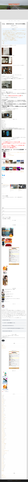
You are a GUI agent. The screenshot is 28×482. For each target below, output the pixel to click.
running (3, 402)
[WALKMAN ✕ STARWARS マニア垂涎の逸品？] (22, 186)
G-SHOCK (3, 424)
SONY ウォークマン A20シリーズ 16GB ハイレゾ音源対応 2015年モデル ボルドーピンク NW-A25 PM (17, 152)
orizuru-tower (3, 434)
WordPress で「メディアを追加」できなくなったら (3, 171)
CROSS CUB (3, 448)
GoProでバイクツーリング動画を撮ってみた (22, 164)
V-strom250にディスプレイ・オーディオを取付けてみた (11, 171)
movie (2, 460)
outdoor (3, 418)
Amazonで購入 (9, 155)
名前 (3, 207)
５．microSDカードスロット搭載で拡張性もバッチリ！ (10, 39)
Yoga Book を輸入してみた (8, 291)
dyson (2, 411)
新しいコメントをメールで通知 (6, 217)
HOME (9, 20)
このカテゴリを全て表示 (14, 262)
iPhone (2, 403)
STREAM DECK (3, 435)
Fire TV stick (3, 464)
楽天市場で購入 (12, 155)
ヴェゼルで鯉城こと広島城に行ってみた (14, 164)
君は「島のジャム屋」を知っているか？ (10, 164)
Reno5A (3, 429)
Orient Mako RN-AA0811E (5, 450)
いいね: (4, 42)
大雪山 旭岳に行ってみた (18, 164)
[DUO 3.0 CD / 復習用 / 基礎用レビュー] (14, 186)
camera (3, 467)
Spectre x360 (3, 417)
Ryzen (2, 422)
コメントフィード (4, 476)
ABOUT (12, 20)
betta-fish (3, 454)
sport (2, 398)
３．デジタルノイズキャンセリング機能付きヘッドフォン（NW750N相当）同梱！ (13, 37)
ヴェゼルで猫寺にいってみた (7, 164)
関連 (3, 43)
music (2, 461)
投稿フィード (3, 345)
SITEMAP (18, 20)
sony (4, 193)
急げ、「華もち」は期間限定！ (7, 171)
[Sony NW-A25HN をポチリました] (6, 186)
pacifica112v (3, 415)
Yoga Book (3, 414)
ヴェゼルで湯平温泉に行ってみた (8, 296)
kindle (2, 463)
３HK (2, 421)
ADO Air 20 (3, 447)
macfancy (14, 4)
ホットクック (3, 444)
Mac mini (3, 451)
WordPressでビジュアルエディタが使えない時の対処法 (3, 165)
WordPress (13, 480)
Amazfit (3, 437)
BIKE (2, 416)
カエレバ (10, 153)
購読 (3, 340)
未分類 (2, 470)
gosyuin (3, 410)
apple (2, 455)
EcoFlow (3, 431)
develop (3, 462)
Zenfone (3, 408)
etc (5, 193)
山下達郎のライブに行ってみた (14, 171)
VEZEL (2, 409)
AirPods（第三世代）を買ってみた (18, 171)
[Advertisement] (14, 14)
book (2, 395)
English (2, 401)
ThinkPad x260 (3, 428)
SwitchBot (3, 436)
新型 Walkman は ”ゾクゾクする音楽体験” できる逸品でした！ (10, 40)
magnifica (3, 430)
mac (2, 456)
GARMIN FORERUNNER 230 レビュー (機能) (10, 289)
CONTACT (15, 20)
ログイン (3, 344)
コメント (3, 198)
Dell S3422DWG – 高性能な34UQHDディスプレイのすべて (22, 171)
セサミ (2, 449)
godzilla (3, 441)
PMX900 (3, 442)
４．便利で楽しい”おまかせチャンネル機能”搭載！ (9, 38)
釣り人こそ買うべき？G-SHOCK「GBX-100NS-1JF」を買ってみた (12, 298)
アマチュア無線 (4, 443)
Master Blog (19, 480)
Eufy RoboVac (3, 423)
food (2, 468)
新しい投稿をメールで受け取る (6, 218)
